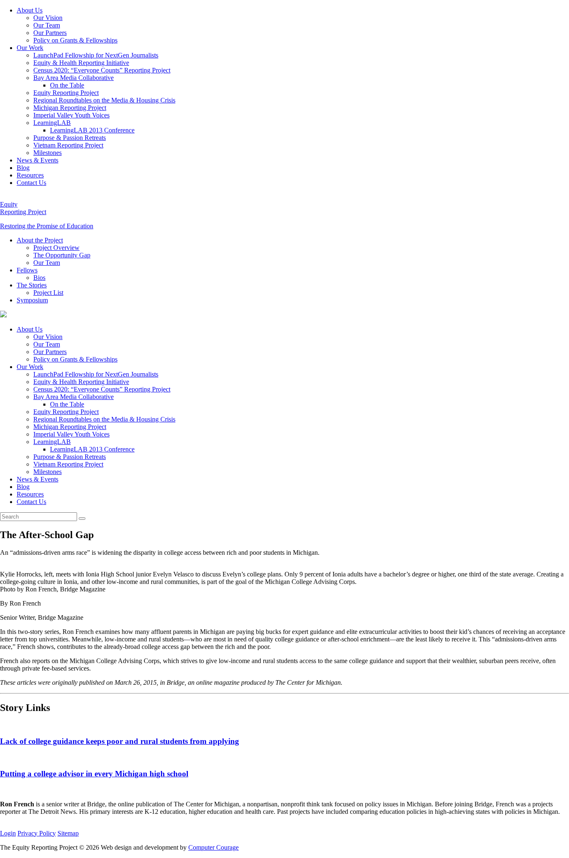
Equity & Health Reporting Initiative (81, 62)
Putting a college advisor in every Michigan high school (94, 773)
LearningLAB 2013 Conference (92, 130)
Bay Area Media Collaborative (73, 77)
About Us (29, 10)
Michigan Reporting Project (69, 107)
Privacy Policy (36, 833)
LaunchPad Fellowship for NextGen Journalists (95, 55)
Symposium (32, 300)
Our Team (46, 25)
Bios (39, 277)
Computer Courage (213, 847)
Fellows (27, 270)
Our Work (30, 47)
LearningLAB (52, 122)
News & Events (37, 160)
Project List (48, 292)
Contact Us (31, 182)
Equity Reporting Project (66, 92)
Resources (30, 175)
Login (8, 833)
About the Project (40, 240)
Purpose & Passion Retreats (69, 137)
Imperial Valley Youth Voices (71, 115)
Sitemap (68, 833)
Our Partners (50, 32)
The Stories (32, 285)
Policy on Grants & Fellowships (75, 40)
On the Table (67, 85)
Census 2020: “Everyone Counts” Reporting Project (101, 70)
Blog (23, 167)
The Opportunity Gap (61, 255)
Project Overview (56, 247)
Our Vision (47, 17)
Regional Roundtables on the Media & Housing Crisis (104, 100)
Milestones (47, 152)
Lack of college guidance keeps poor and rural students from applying (119, 741)
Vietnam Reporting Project (68, 145)
